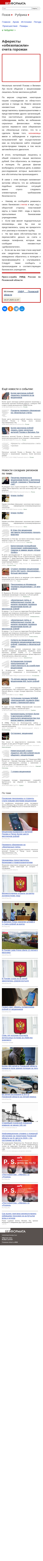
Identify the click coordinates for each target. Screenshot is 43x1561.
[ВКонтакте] (4, 308)
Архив (16, 22)
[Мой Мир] (22, 308)
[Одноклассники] (10, 308)
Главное (6, 22)
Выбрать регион (7, 1239)
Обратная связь (7, 1238)
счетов (23, 204)
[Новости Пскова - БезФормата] (13, 2)
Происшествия (9, 26)
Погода (37, 22)
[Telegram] (16, 308)
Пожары (24, 26)
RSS (16, 1242)
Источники (26, 22)
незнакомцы (35, 133)
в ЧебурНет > (9, 30)
